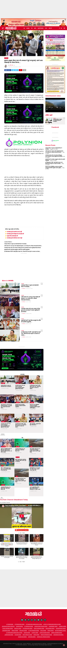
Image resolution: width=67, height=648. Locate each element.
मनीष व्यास (11, 65)
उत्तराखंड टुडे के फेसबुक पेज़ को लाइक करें (15, 233)
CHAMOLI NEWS (62, 626)
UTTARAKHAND (9, 624)
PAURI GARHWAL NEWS (39, 628)
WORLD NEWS (15, 630)
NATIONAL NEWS (23, 630)
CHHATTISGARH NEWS (45, 632)
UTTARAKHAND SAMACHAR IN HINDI (34, 624)
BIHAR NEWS (36, 634)
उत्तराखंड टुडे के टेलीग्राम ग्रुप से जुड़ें (14, 238)
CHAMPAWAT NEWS (53, 626)
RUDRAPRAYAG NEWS (61, 628)
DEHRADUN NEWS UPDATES (8, 626)
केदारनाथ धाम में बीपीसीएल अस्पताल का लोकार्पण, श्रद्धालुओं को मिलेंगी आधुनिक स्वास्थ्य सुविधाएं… (53, 167)
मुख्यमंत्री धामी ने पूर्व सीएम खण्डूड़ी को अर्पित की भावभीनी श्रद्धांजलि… (17, 249)
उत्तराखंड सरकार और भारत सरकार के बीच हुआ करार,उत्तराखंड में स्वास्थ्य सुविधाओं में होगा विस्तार (22, 247)
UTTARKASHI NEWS (28, 626)
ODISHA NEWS (27, 632)
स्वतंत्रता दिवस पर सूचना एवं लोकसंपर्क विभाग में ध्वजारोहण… (15, 243)
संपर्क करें (50, 28)
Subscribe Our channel (22, 530)
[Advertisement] (33, 9)
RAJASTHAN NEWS (22, 636)
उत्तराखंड (27, 28)
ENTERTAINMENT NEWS (60, 630)
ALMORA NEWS (19, 626)
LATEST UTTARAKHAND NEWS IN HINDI (52, 624)
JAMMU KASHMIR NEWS (56, 632)
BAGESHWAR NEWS (50, 628)
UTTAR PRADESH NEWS (33, 630)
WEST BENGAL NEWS (27, 634)
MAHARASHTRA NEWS (58, 634)
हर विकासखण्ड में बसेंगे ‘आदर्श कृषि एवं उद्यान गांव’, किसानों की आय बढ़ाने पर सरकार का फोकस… (22, 251)
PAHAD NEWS (51, 630)
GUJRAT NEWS (35, 632)
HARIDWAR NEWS (6, 630)
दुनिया (35, 28)
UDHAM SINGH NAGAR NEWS (40, 626)
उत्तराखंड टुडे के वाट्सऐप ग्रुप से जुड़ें (14, 231)
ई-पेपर (46, 28)
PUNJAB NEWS (18, 634)
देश (31, 28)
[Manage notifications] (64, 645)
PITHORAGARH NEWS (27, 628)
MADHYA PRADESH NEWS (46, 634)
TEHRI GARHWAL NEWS (7, 628)
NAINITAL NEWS (17, 628)
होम (24, 28)
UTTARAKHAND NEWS (19, 624)
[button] (24, 532)
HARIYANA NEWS (31, 636)
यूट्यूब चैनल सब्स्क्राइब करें (12, 235)
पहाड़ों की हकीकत (40, 28)
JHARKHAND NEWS (9, 634)
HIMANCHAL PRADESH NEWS (43, 636)
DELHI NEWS (43, 630)
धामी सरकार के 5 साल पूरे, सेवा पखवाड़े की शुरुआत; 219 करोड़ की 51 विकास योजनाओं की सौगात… (23, 245)
